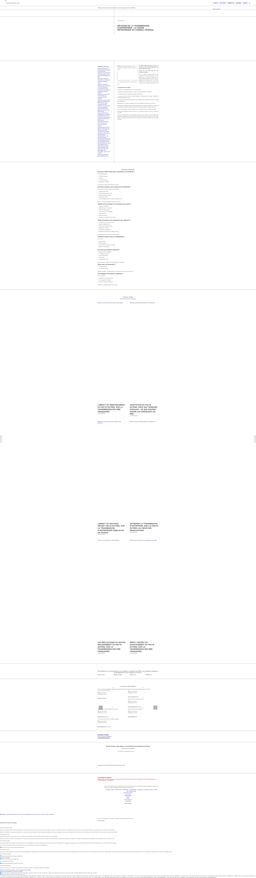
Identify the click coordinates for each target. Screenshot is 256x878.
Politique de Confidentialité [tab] (5, 865)
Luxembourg (128, 801)
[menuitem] (215, 3)
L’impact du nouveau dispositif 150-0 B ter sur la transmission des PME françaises (104, 133)
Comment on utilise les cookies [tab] (6, 827)
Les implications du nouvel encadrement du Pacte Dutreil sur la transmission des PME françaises (112, 647)
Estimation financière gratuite (103, 738)
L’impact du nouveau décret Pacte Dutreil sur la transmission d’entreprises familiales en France (111, 528)
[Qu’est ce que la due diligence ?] (1, 439)
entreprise (111, 765)
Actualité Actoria (101, 413)
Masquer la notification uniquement (16, 871)
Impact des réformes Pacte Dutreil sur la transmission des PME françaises (103, 110)
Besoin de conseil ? (216, 9)
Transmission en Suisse (128, 792)
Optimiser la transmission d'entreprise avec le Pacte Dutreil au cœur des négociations (144, 527)
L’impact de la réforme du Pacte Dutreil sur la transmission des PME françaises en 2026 (104, 101)
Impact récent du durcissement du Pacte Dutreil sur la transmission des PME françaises (142, 647)
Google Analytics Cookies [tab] (5, 840)
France (128, 798)
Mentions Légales (128, 803)
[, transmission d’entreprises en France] (14, 3)
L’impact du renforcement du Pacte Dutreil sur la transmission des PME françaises (104, 70)
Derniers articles (128, 297)
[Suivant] (155, 708)
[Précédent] (101, 708)
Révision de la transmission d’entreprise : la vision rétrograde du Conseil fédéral (116, 8)
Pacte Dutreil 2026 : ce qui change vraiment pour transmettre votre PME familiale (104, 137)
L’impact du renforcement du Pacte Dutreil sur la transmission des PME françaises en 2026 (104, 114)
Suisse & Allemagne (128, 799)
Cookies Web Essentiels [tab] (4, 834)
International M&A (127, 795)
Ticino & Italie (128, 794)
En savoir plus (101, 820)
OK (98, 820)
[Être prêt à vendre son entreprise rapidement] (255, 439)
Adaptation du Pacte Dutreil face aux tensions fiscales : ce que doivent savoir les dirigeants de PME (143, 409)
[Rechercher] (249, 3)
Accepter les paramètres (4, 871)
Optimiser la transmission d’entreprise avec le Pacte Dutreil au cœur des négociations (104, 86)
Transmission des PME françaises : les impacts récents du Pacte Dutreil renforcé (104, 106)
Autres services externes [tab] (5, 849)
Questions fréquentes (128, 169)
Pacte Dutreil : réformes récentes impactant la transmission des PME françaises (104, 119)
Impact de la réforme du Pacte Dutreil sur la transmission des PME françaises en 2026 (103, 129)
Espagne (128, 796)
